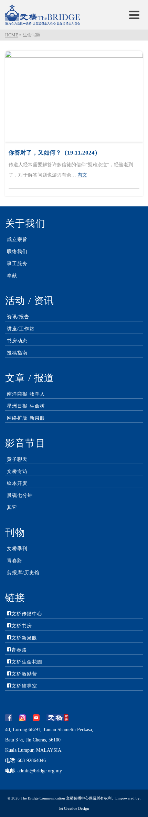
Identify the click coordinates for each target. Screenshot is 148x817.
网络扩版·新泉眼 (26, 418)
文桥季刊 (17, 548)
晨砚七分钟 (20, 495)
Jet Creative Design (74, 808)
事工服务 (17, 263)
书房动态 (17, 340)
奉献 (12, 275)
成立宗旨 (17, 239)
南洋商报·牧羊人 (26, 394)
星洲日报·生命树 (26, 406)
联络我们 (17, 251)
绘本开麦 (17, 483)
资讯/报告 (18, 316)
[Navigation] (134, 15)
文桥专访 (17, 471)
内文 (82, 175)
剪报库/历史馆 (23, 572)
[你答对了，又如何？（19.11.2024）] (74, 97)
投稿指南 (17, 352)
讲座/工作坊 (20, 328)
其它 (12, 507)
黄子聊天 (17, 459)
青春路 (14, 560)
